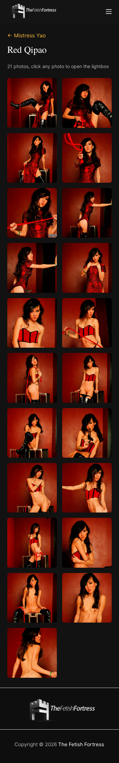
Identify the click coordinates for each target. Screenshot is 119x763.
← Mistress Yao (26, 35)
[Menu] (109, 12)
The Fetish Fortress (81, 744)
